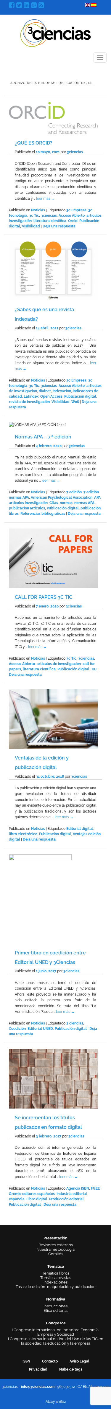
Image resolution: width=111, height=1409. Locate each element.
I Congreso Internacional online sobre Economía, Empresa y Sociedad (55, 1332)
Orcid (73, 221)
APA (97, 497)
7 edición (74, 492)
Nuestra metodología (55, 1249)
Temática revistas (55, 1277)
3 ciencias (74, 1023)
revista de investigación (29, 402)
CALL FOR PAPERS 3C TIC (43, 597)
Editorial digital (79, 829)
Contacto (50, 1361)
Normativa (55, 1299)
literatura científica (49, 221)
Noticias (38, 210)
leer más (45, 198)
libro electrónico (23, 834)
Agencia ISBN (77, 1188)
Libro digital (36, 1199)
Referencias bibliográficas (42, 513)
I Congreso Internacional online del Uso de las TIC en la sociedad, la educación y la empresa (55, 1341)
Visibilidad (31, 226)
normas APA (84, 503)
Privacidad (38, 1369)
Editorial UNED (40, 1029)
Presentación (55, 1238)
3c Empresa (76, 210)
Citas (53, 503)
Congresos (55, 1323)
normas (66, 503)
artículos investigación (28, 503)
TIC (93, 669)
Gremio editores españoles (32, 1194)
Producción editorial (66, 1199)
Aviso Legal (79, 1361)
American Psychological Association (61, 497)
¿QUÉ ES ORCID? (33, 143)
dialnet (45, 391)
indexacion (62, 391)
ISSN (26, 1361)
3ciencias (75, 152)
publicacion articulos (27, 508)
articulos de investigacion (59, 664)
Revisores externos (55, 1245)
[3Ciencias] (55, 32)
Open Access (51, 396)
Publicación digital (80, 396)
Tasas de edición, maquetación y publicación (56, 1286)
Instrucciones (55, 1306)
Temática (55, 1266)
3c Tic (34, 215)
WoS (75, 402)
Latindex (31, 396)
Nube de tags (70, 1369)
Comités (55, 1254)
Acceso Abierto (72, 215)
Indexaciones (55, 1282)
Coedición (17, 1029)
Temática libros (55, 1273)
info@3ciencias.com (37, 1387)
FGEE (95, 1188)
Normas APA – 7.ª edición (43, 437)
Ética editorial (56, 1310)
